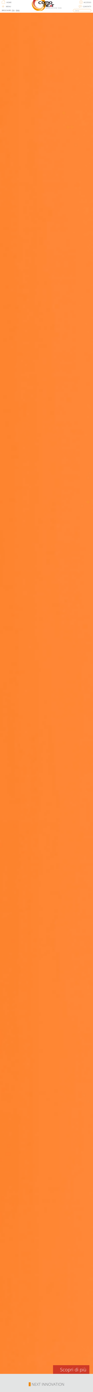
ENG (17, 10)
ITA (13, 10)
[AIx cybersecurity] (46, 693)
